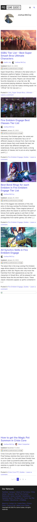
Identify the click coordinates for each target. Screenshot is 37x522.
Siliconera (11, 494)
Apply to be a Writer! (23, 505)
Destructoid (5, 496)
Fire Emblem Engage (15, 157)
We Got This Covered (21, 494)
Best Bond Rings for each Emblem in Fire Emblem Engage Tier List (15, 187)
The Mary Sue (18, 498)
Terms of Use (11, 505)
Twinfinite (5, 492)
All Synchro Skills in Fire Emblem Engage (14, 251)
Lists (9, 92)
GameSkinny (26, 496)
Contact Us (12, 503)
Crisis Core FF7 (13, 472)
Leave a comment (7, 95)
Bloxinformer (14, 500)
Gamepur (12, 492)
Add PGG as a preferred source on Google (12, 68)
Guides (26, 157)
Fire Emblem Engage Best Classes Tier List (15, 122)
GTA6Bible (23, 500)
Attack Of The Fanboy (23, 492)
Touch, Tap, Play (29, 498)
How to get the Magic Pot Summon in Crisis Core (15, 439)
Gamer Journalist (16, 496)
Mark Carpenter (24, 444)
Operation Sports (7, 498)
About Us (5, 503)
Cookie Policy (21, 503)
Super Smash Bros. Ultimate (22, 92)
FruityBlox (6, 500)
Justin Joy (7, 62)
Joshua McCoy (20, 62)
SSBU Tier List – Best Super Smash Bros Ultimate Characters (16, 55)
